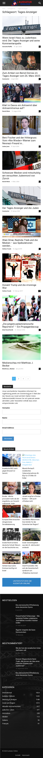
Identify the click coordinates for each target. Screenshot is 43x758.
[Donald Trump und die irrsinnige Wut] (21, 267)
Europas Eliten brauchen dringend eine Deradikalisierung (11, 522)
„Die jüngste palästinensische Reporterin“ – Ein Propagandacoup (20, 325)
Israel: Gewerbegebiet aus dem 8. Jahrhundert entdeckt (31, 545)
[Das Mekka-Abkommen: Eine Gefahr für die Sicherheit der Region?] (31, 511)
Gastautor (5, 79)
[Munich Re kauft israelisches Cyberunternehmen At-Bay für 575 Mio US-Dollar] (31, 460)
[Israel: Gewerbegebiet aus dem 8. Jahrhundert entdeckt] (31, 534)
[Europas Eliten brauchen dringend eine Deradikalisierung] (11, 511)
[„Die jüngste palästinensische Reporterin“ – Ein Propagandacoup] (21, 308)
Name (4, 418)
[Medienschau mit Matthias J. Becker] (21, 347)
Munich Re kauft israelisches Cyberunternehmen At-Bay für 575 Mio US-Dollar (30, 473)
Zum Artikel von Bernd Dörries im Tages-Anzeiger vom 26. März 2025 (21, 74)
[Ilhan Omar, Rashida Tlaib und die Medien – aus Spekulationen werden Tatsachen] (21, 226)
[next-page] (28, 379)
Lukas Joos (5, 146)
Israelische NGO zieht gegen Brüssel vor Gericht (10, 471)
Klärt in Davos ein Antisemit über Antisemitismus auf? (19, 106)
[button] (4, 3)
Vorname (6, 408)
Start (3, 8)
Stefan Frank (6, 249)
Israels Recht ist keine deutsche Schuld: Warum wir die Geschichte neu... (11, 545)
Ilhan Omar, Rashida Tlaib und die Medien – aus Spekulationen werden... (20, 243)
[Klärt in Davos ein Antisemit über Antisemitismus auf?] (21, 93)
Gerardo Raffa (7, 46)
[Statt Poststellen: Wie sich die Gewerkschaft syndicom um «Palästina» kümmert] (31, 557)
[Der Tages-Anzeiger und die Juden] (21, 195)
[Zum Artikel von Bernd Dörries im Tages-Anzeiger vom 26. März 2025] (21, 60)
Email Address (8, 428)
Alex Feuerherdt (7, 330)
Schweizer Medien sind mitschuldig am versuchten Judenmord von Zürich (21, 175)
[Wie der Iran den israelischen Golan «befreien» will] (8, 651)
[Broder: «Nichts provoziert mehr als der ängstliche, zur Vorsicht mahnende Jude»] (11, 488)
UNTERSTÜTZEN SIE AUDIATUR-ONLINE (22, 582)
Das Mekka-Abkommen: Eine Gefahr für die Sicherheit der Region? (31, 522)
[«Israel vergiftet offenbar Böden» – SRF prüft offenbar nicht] (31, 488)
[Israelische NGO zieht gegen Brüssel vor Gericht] (11, 460)
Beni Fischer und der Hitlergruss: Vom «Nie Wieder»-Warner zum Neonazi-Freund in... (19, 140)
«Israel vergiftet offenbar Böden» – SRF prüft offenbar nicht (31, 498)
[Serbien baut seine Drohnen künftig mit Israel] (11, 557)
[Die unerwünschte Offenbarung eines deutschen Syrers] (8, 608)
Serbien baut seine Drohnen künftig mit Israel (9, 568)
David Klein (6, 111)
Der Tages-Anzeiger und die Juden (20, 208)
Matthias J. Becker (8, 369)
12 (39, 291)
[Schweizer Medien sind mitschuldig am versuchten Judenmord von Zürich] (21, 160)
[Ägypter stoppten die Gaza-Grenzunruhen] (8, 633)
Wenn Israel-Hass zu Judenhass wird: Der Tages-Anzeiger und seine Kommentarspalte (21, 40)
